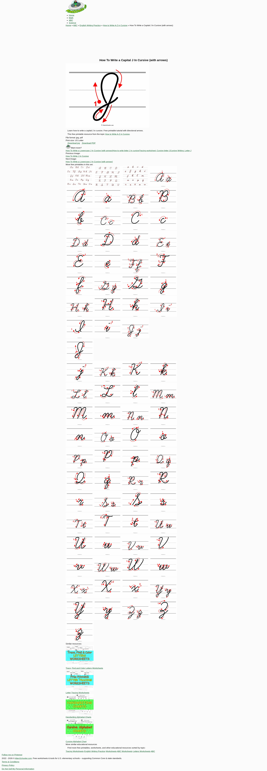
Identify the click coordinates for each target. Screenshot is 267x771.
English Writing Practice (90, 25)
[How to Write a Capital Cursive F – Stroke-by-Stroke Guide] (163, 273)
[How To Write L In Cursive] (80, 403)
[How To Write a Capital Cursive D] (107, 251)
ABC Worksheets (124, 751)
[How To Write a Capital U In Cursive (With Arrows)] (80, 554)
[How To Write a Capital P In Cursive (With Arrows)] (107, 468)
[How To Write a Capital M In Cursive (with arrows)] (80, 424)
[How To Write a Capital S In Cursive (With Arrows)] (135, 511)
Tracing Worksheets (75, 751)
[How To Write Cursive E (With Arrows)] (163, 251)
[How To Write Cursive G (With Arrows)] (107, 294)
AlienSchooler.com (23, 758)
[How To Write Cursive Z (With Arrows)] (135, 619)
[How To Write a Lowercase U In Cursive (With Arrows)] (107, 554)
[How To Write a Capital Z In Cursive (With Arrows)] (163, 619)
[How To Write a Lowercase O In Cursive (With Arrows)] (163, 446)
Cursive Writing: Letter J (180, 151)
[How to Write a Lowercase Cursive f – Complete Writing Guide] (80, 294)
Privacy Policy (8, 765)
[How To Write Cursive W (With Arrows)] (107, 576)
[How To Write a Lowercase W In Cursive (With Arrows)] (163, 576)
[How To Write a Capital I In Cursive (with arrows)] (80, 338)
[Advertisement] (133, 42)
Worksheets (111, 751)
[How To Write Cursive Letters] (80, 186)
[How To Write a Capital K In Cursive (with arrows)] (135, 381)
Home (71, 15)
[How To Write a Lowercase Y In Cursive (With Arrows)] (107, 619)
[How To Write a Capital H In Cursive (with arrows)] (107, 316)
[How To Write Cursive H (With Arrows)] (80, 316)
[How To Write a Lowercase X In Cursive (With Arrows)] (135, 598)
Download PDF (88, 143)
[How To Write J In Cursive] (135, 338)
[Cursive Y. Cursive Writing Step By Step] (163, 598)
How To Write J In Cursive (77, 156)
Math (71, 18)
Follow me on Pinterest (12, 755)
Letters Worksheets (141, 751)
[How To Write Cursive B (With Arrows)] (135, 208)
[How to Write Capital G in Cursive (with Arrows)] (135, 294)
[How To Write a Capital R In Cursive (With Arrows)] (163, 489)
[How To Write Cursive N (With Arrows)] (135, 424)
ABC (71, 20)
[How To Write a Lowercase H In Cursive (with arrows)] (135, 316)
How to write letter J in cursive (126, 151)
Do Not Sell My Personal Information (18, 769)
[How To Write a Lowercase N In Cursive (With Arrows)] (80, 446)
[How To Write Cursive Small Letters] (135, 186)
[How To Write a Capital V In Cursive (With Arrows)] (163, 554)
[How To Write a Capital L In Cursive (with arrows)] (107, 403)
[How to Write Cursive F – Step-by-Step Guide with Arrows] (135, 273)
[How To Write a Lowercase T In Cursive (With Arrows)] (135, 533)
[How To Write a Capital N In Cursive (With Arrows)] (163, 424)
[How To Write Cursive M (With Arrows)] (163, 403)
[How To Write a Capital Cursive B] (163, 208)
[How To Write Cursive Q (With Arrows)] (163, 468)
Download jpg (73, 143)
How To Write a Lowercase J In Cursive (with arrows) (89, 151)
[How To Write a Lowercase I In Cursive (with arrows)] (107, 338)
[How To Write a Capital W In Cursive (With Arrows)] (135, 576)
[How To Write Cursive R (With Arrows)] (135, 489)
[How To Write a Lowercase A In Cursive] (107, 208)
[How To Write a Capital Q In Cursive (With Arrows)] (80, 489)
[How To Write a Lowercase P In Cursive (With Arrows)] (135, 468)
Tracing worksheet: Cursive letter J (154, 151)
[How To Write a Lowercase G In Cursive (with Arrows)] (163, 294)
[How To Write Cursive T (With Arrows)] (80, 533)
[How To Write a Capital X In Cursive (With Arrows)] (107, 598)
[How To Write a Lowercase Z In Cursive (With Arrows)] (80, 641)
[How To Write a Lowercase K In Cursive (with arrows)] (163, 381)
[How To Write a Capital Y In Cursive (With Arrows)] (80, 619)
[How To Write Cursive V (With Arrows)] (135, 554)
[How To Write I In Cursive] (163, 316)
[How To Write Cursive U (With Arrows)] (163, 533)
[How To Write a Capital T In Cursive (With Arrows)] (107, 533)
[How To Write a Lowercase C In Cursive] (163, 229)
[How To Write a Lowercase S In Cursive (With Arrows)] (163, 511)
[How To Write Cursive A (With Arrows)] (163, 186)
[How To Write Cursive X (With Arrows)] (80, 598)
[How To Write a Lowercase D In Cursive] (135, 251)
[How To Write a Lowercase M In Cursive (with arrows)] (107, 424)
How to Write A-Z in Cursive (115, 25)
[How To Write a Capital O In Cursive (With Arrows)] (135, 446)
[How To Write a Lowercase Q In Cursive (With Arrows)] (107, 489)
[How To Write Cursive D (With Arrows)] (80, 251)
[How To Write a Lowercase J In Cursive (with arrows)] (80, 381)
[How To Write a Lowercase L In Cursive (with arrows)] (135, 403)
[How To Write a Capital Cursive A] (80, 208)
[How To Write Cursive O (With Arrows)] (107, 446)
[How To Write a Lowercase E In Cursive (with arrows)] (107, 273)
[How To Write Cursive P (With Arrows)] (80, 468)
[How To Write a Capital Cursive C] (135, 229)
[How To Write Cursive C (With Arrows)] (107, 229)
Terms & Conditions (10, 762)
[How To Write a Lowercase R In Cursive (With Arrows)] (80, 511)
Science (72, 23)
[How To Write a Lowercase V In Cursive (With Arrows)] (80, 576)
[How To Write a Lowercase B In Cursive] (80, 229)
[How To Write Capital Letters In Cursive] (107, 186)
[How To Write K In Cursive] (107, 381)
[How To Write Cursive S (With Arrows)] (107, 511)
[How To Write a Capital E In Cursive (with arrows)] (80, 273)
